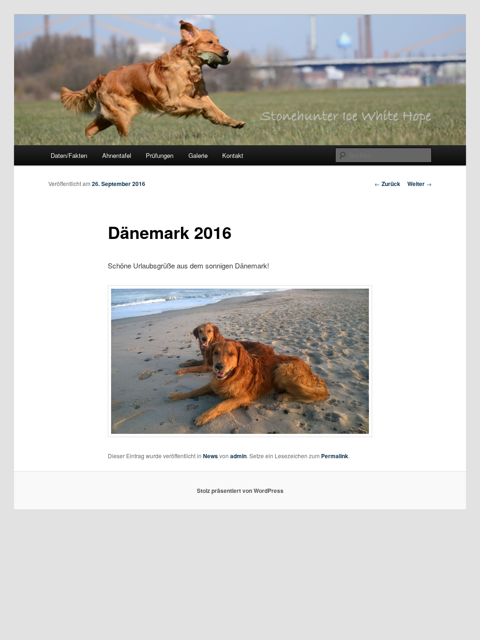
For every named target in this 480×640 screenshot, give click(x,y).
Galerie (198, 155)
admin (238, 456)
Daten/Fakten (69, 155)
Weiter (419, 183)
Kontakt (232, 155)
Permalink (334, 456)
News (210, 456)
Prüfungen (159, 155)
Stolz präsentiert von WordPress (240, 490)
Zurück (387, 183)
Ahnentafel (116, 155)
